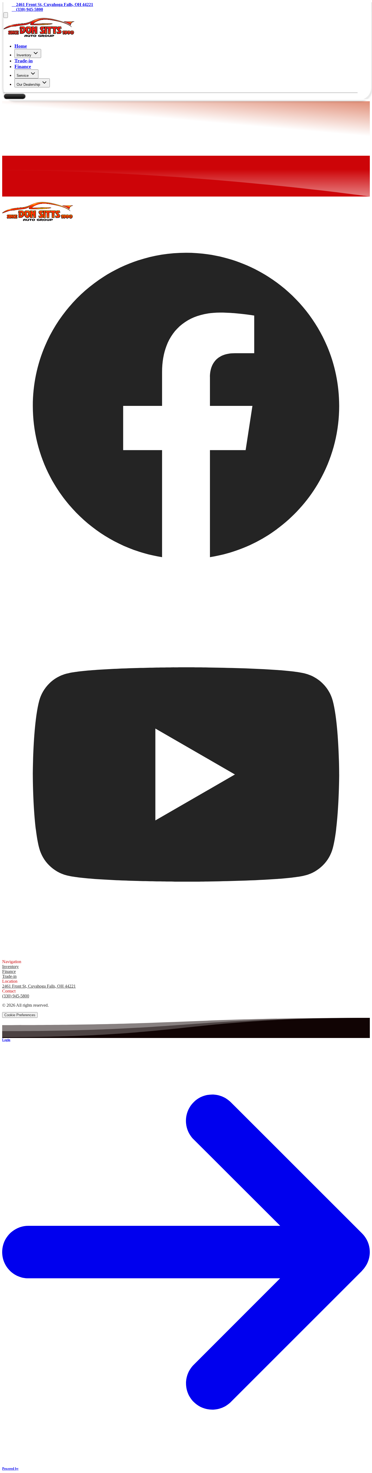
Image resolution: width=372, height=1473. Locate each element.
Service (23, 76)
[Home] (39, 35)
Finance (22, 66)
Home (20, 46)
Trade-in (23, 60)
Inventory (24, 55)
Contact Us (14, 96)
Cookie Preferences (19, 1015)
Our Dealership (28, 84)
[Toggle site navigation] (6, 15)
